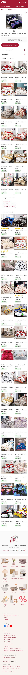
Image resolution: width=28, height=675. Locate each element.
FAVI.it (9, 668)
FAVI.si (13, 671)
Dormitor (23, 592)
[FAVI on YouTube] (11, 626)
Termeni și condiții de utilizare (12, 648)
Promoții (23, 604)
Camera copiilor (5, 605)
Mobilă (3, 6)
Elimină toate (6, 550)
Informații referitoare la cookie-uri (13, 650)
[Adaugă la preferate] (25, 62)
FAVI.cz (4, 666)
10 (11, 283)
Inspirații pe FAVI (8, 639)
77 (25, 215)
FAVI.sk (9, 666)
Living (13, 592)
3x (22, 228)
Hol (14, 604)
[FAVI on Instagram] (7, 626)
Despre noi (7, 633)
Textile (23, 566)
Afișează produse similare (10, 45)
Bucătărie (23, 578)
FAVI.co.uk (19, 668)
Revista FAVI (7, 641)
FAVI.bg (4, 671)
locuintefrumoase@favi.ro (12, 615)
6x (8, 228)
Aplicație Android (10, 657)
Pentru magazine (8, 644)
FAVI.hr (4, 668)
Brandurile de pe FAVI (10, 637)
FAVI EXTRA (7, 646)
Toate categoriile (20, 6)
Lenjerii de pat (12, 9)
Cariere (6, 619)
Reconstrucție (14, 578)
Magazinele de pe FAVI (10, 635)
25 (11, 215)
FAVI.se (14, 668)
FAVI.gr (9, 671)
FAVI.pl (14, 666)
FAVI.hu (19, 666)
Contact (6, 617)
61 (11, 238)
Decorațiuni (9, 6)
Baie (5, 592)
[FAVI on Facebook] (5, 626)
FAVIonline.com (6, 661)
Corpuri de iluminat (5, 579)
